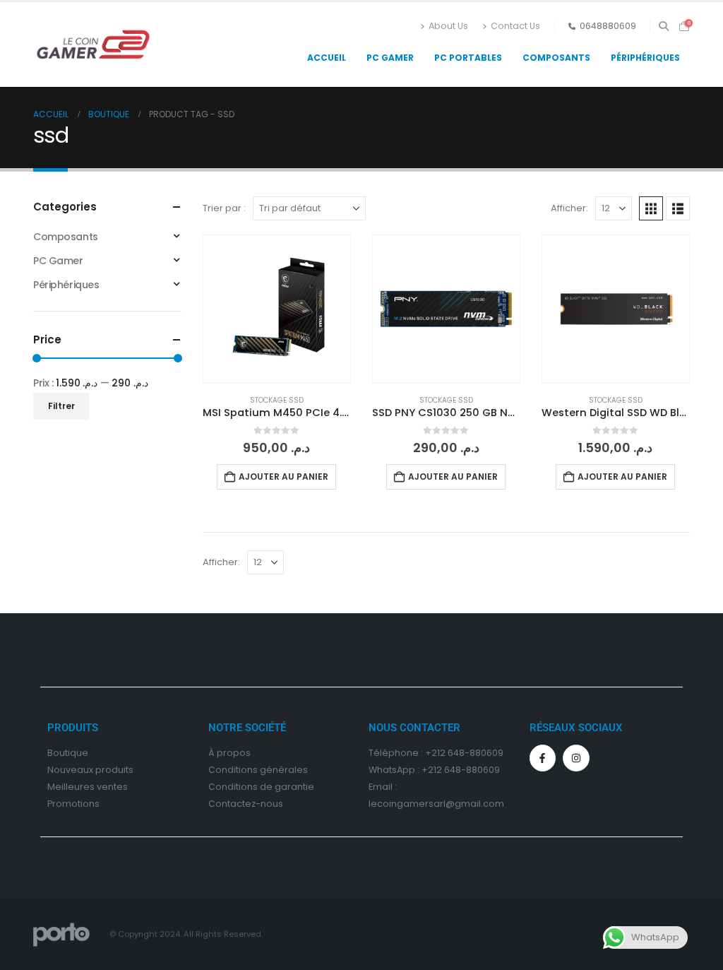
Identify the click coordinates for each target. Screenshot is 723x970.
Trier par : (224, 208)
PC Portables (468, 58)
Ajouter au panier (283, 477)
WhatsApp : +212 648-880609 (434, 770)
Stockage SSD (277, 400)
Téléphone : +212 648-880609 (436, 753)
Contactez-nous (245, 804)
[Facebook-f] (543, 758)
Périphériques (645, 58)
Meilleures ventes (87, 787)
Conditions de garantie (261, 787)
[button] (663, 26)
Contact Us (515, 26)
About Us (448, 26)
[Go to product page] (276, 308)
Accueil (326, 58)
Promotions (73, 804)
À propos (229, 753)
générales (284, 770)
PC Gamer (390, 58)
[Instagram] (576, 758)
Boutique (67, 753)
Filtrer (61, 406)
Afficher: (569, 208)
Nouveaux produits (90, 770)
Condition (230, 770)
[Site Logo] (93, 44)
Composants (556, 58)
